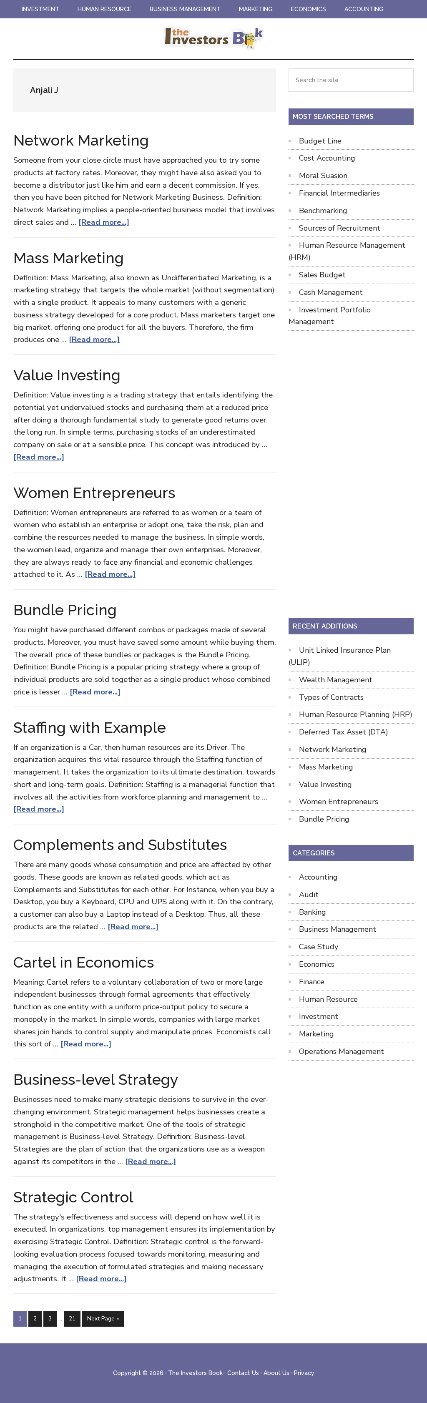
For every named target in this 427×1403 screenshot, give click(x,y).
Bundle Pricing (65, 610)
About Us (276, 1373)
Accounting (318, 877)
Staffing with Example (89, 727)
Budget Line (320, 141)
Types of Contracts (331, 697)
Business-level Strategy (95, 1079)
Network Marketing (81, 140)
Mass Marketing (68, 258)
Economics (316, 964)
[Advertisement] (351, 472)
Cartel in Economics (83, 962)
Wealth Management (335, 680)
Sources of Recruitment (339, 228)
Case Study (318, 947)
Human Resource (328, 999)
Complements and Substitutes (120, 844)
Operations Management (341, 1051)
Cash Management (331, 292)
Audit (309, 895)
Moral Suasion (323, 176)
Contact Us (243, 1373)
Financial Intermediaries (339, 193)
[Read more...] (103, 222)
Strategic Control (73, 1197)
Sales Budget (322, 275)
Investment (318, 1016)
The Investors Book (213, 39)
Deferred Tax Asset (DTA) (343, 732)
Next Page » (103, 1320)
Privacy (304, 1373)
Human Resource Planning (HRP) (355, 714)
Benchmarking (323, 211)
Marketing (316, 1034)
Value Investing (67, 375)
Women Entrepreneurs (94, 492)
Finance (311, 982)
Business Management (337, 929)
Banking (312, 912)
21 (74, 1318)
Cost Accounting (327, 158)
